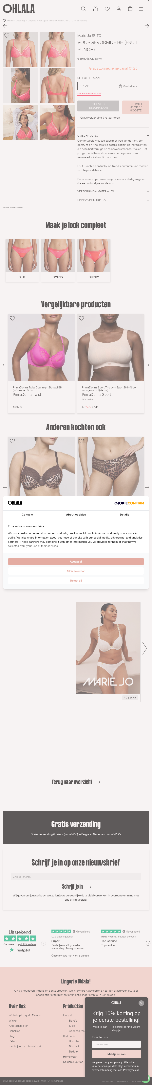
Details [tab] (124, 514)
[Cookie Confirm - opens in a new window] (129, 503)
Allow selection (76, 571)
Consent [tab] (27, 514)
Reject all (76, 580)
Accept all (76, 561)
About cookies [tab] (76, 514)
